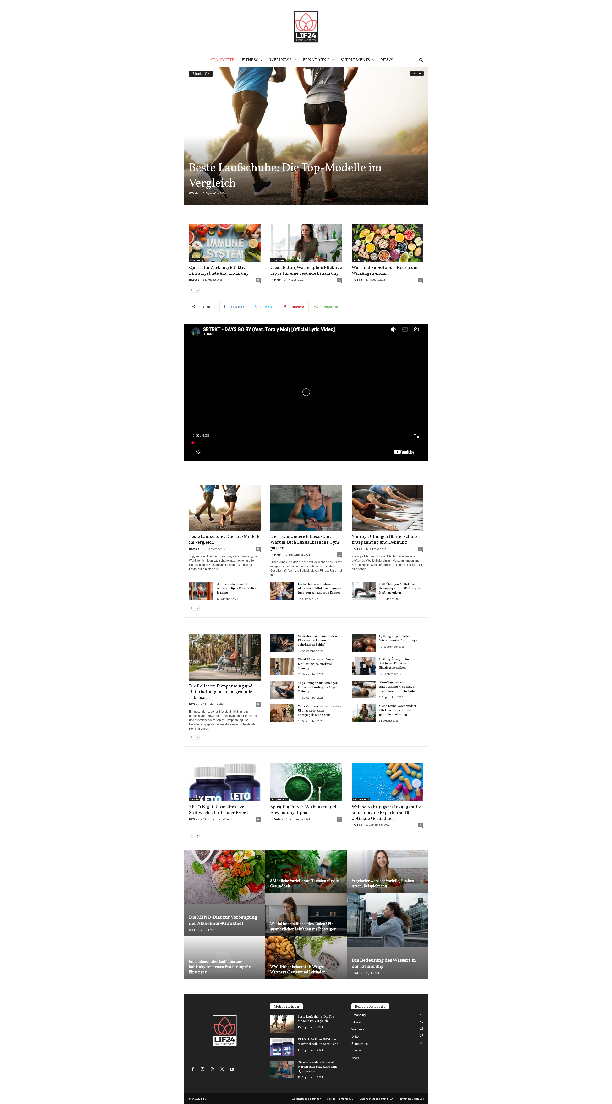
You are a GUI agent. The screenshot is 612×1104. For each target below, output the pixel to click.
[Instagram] (203, 1070)
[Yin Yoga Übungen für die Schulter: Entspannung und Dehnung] (387, 508)
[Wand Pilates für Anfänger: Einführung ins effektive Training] (282, 666)
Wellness (280, 60)
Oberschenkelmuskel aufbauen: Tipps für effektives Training (237, 588)
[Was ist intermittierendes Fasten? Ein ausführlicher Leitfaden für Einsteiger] (306, 920)
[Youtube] (232, 1070)
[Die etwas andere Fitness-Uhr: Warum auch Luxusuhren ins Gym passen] (306, 508)
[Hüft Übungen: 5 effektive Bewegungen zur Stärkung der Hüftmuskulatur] (364, 591)
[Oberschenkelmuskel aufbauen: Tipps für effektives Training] (201, 591)
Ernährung (316, 60)
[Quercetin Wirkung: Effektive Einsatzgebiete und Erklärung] (225, 243)
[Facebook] (194, 1070)
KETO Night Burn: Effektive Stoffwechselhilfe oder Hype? (219, 810)
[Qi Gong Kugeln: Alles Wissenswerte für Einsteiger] (364, 643)
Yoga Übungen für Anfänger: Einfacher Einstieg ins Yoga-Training (318, 687)
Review (194, 799)
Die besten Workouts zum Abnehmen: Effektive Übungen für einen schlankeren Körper (319, 588)
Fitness (250, 60)
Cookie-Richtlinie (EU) (340, 1098)
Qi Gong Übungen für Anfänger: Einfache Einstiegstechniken (394, 663)
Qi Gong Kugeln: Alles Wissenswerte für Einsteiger (399, 638)
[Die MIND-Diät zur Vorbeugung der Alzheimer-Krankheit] (224, 877)
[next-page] (197, 290)
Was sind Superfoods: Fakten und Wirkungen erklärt (385, 271)
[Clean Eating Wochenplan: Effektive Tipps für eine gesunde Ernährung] (306, 243)
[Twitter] (223, 1070)
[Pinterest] (213, 1070)
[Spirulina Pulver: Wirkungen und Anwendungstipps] (306, 782)
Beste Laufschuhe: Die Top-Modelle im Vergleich (285, 176)
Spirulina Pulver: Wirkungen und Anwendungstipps (303, 810)
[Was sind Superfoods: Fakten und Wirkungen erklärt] (387, 243)
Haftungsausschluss (411, 1098)
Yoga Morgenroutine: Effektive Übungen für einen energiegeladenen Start (319, 710)
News (387, 60)
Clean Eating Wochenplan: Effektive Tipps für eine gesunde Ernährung (306, 271)
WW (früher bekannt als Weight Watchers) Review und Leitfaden (298, 970)
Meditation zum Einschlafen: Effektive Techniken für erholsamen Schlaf (318, 640)
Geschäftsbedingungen (306, 1098)
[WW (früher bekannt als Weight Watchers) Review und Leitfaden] (306, 963)
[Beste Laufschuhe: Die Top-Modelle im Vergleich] (306, 135)
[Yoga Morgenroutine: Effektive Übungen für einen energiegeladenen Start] (282, 713)
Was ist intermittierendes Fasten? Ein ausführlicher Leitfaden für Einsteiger (303, 927)
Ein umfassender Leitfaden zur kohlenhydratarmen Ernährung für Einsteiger (220, 967)
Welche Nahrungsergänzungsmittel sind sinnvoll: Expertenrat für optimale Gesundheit (387, 813)
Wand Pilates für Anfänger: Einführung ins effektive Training (316, 664)
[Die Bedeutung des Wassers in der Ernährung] (387, 920)
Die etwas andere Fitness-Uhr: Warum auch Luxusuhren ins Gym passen (304, 542)
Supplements (355, 60)
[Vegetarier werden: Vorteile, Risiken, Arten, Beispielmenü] (387, 877)
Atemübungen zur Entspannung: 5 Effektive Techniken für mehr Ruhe (397, 687)
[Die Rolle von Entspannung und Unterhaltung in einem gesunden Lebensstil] (225, 657)
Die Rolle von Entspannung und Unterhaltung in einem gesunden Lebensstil (222, 692)
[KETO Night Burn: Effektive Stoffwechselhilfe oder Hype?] (225, 782)
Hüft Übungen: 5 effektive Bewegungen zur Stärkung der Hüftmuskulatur (400, 588)
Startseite (223, 60)
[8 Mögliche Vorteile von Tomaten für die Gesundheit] (306, 877)
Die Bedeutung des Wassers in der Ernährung (384, 963)
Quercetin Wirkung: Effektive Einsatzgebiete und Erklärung (219, 271)
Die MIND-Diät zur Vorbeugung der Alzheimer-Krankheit (223, 920)
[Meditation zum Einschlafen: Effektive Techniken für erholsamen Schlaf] (282, 643)
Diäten (355, 1036)
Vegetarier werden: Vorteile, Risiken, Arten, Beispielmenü (383, 884)
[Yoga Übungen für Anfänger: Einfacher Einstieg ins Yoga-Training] (282, 690)
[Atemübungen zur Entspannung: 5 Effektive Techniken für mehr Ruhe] (364, 689)
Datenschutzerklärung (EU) (376, 1098)
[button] (421, 60)
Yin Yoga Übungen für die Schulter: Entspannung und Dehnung (386, 540)
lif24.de (193, 193)
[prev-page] (191, 290)
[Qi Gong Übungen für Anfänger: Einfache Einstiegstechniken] (364, 666)
